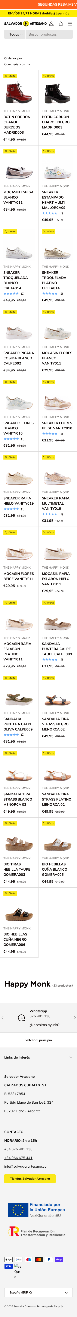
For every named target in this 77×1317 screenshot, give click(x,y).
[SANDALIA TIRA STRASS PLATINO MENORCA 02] (57, 767)
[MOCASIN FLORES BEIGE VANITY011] (19, 546)
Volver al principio (38, 1040)
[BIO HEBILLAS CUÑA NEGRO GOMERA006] (19, 907)
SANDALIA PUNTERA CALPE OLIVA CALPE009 (18, 724)
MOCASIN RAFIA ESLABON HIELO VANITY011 (56, 578)
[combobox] (38, 34)
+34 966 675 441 (18, 1158)
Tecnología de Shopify (50, 1306)
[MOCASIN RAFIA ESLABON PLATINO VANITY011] (19, 616)
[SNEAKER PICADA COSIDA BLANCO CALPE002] (19, 325)
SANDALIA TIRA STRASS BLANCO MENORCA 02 (17, 799)
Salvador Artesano (25, 1306)
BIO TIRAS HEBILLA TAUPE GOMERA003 (16, 869)
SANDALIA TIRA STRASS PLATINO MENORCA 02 (56, 799)
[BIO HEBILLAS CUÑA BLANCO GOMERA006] (57, 837)
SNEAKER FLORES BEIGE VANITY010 (57, 425)
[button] (60, 23)
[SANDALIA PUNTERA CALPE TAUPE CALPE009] (57, 616)
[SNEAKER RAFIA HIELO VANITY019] (19, 471)
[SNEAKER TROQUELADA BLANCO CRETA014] (19, 245)
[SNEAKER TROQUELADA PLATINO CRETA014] (57, 245)
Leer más (62, 13)
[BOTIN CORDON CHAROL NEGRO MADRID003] (57, 89)
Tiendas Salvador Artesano (30, 1179)
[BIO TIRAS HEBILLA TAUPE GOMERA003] (19, 837)
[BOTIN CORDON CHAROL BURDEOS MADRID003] (19, 89)
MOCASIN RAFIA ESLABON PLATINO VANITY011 (17, 651)
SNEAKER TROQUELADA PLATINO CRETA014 (54, 280)
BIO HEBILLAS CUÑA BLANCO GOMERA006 (54, 869)
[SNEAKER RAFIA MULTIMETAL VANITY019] (57, 471)
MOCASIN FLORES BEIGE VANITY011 (18, 576)
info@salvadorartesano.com (26, 1166)
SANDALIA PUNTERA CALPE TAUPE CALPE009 (57, 648)
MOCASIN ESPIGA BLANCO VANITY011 (18, 197)
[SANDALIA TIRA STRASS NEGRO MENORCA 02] (57, 691)
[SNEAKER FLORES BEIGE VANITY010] (57, 395)
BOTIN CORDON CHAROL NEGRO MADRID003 (56, 122)
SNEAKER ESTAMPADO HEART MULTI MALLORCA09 (53, 200)
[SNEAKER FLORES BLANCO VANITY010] (19, 395)
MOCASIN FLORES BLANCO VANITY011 (57, 358)
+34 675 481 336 (18, 1149)
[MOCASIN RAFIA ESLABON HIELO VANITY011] (57, 546)
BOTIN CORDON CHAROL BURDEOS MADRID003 (16, 125)
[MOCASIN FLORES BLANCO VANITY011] (57, 325)
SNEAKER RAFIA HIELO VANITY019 (18, 500)
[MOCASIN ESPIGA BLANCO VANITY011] (19, 165)
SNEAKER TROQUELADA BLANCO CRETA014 (15, 280)
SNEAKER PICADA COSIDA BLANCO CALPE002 (18, 358)
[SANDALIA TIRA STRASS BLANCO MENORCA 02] (19, 767)
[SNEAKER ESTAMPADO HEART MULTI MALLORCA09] (57, 165)
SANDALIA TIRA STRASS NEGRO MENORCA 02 (55, 724)
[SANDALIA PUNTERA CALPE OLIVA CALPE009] (19, 691)
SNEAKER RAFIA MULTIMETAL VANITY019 (56, 503)
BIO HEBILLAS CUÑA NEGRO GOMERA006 (15, 939)
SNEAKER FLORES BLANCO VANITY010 (18, 428)
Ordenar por (13, 58)
